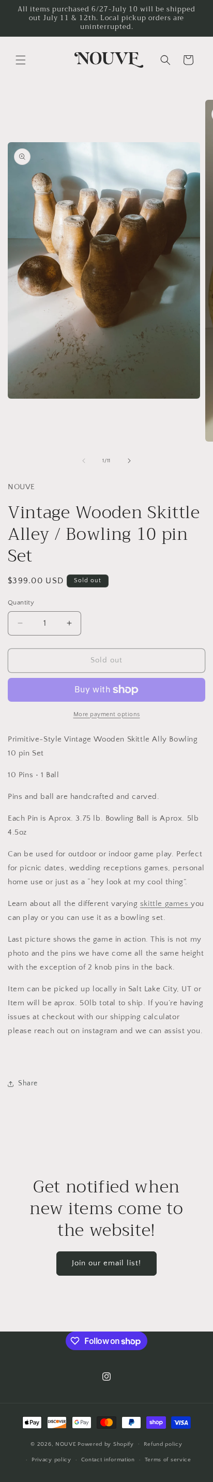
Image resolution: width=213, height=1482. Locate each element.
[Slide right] (129, 460)
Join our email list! (106, 1263)
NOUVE (66, 1444)
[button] (20, 60)
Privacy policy (51, 1460)
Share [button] (28, 1083)
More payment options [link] (106, 714)
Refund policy (163, 1444)
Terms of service (168, 1460)
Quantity (21, 602)
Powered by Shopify (106, 1444)
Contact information (108, 1460)
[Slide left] (83, 460)
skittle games (165, 903)
